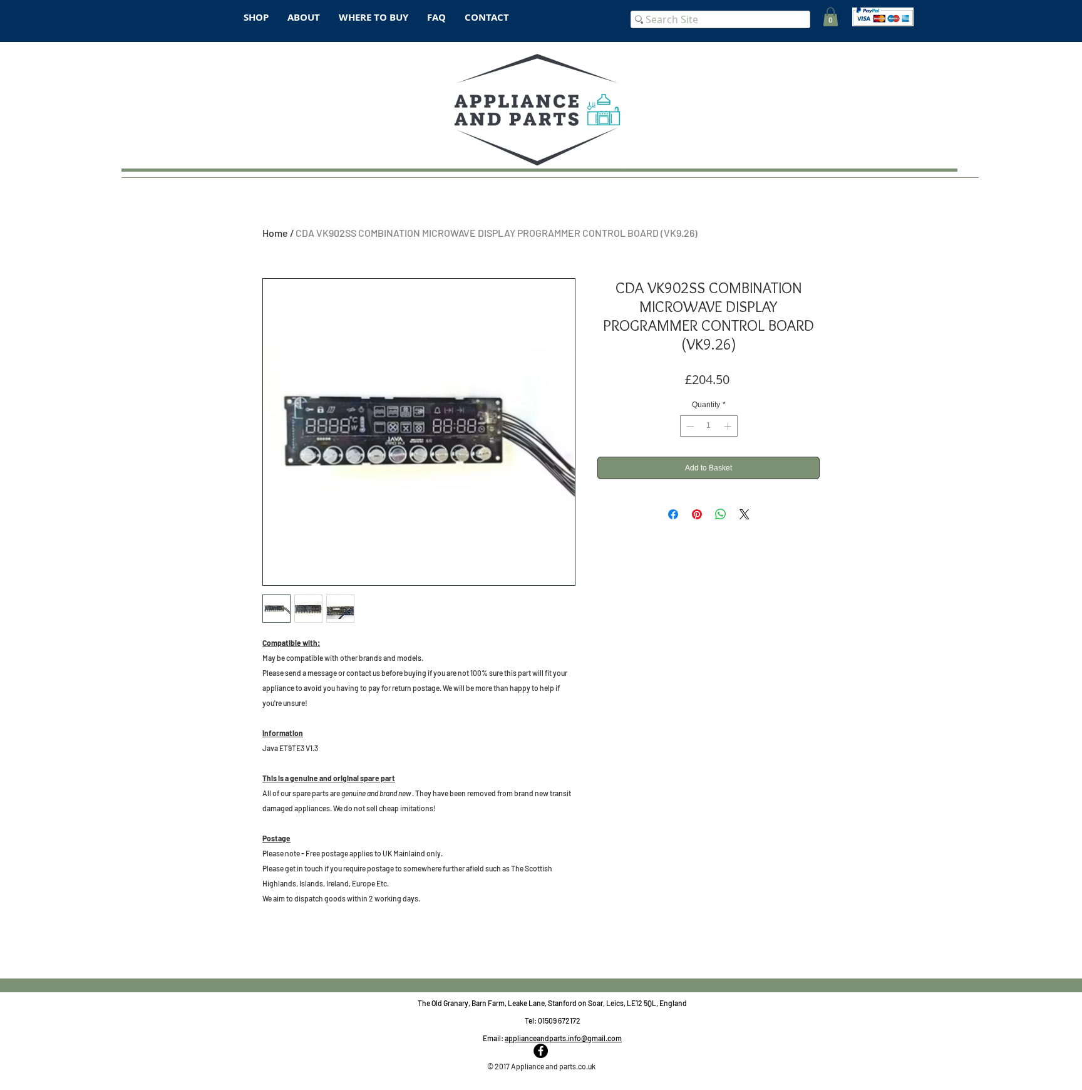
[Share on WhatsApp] (720, 514)
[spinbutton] (709, 426)
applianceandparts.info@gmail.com (563, 1038)
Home (275, 233)
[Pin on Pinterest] (696, 514)
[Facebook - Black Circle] (540, 1051)
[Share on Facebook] (673, 514)
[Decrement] (689, 426)
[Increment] (729, 426)
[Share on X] (744, 514)
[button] (830, 17)
